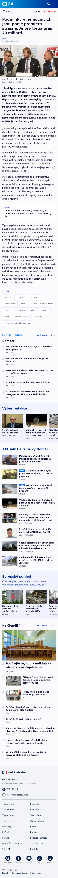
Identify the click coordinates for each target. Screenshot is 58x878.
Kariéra (33, 832)
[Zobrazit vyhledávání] (49, 4)
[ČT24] (7, 4)
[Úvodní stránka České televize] (14, 772)
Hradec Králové (21, 316)
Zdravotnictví (22, 297)
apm (4, 38)
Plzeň (7, 316)
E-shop (5, 837)
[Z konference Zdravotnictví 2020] (29, 61)
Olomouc (38, 316)
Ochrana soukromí (19, 873)
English (5, 873)
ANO (23, 303)
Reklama (34, 809)
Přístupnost (35, 873)
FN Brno (45, 310)
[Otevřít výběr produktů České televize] (55, 4)
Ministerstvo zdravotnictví (42, 303)
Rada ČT (34, 826)
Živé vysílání (8, 809)
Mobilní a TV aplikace (12, 843)
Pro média (35, 804)
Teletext (6, 820)
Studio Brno (36, 815)
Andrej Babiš (10, 303)
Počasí (5, 832)
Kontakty (34, 849)
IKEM (7, 310)
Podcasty (6, 826)
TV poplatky (8, 815)
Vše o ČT (6, 849)
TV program (8, 804)
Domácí (8, 297)
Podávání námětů (38, 837)
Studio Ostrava (37, 820)
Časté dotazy (36, 843)
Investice (38, 297)
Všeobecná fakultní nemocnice (17, 323)
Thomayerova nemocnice (25, 310)
